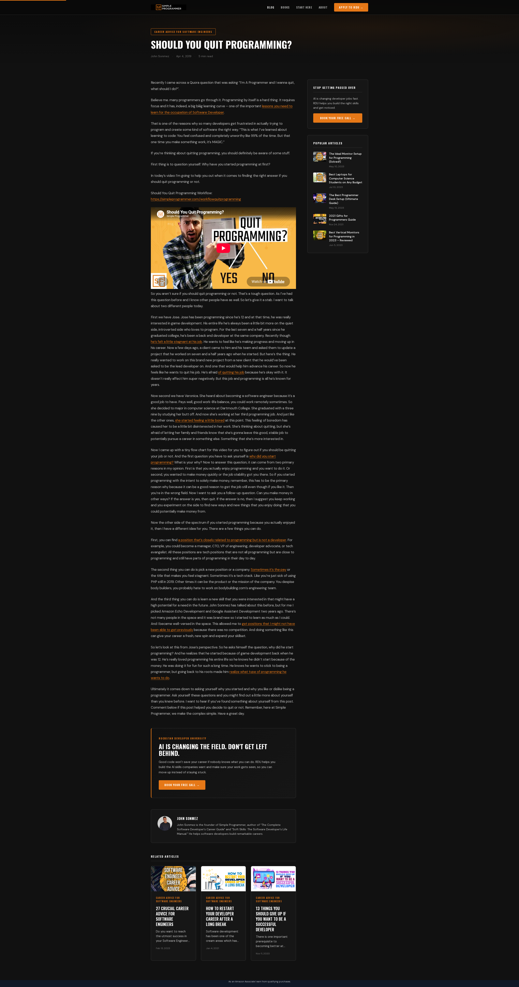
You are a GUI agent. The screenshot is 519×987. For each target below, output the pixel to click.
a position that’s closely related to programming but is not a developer (232, 540)
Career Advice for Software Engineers (183, 31)
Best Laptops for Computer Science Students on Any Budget (345, 178)
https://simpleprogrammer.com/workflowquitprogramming (196, 199)
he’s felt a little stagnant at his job (176, 341)
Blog (270, 7)
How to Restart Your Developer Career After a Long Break (220, 916)
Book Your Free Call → (182, 785)
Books (285, 7)
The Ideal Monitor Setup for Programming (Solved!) (345, 157)
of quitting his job (231, 372)
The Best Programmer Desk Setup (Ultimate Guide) (343, 199)
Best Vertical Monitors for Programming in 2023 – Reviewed (344, 236)
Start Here (304, 7)
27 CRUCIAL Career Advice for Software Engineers (172, 916)
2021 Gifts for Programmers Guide (342, 218)
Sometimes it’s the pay (268, 569)
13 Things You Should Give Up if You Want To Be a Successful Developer (271, 918)
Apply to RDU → (351, 7)
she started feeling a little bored (199, 420)
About (323, 7)
